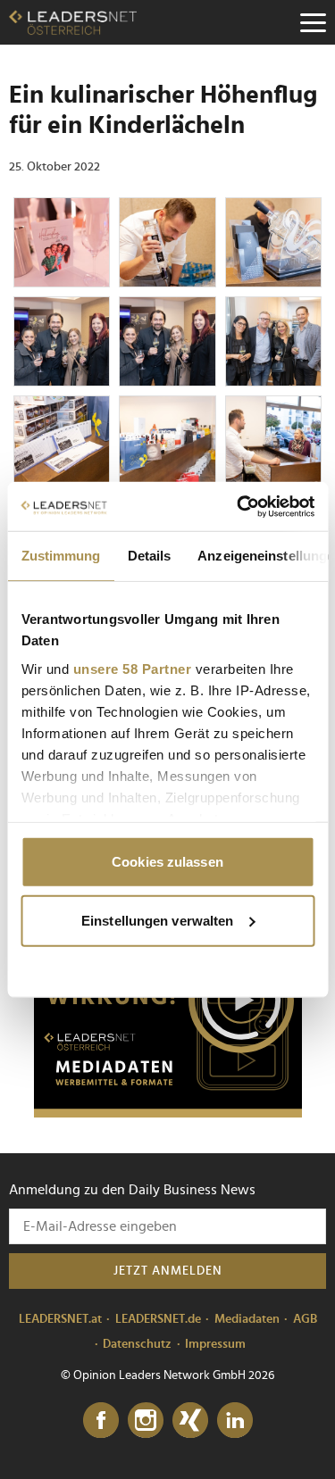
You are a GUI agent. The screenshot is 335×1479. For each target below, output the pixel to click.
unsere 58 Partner (131, 668)
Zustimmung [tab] (60, 555)
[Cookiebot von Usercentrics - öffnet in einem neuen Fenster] (238, 506)
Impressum (215, 1344)
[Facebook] (101, 1421)
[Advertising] (168, 1006)
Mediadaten (247, 1319)
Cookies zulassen (167, 861)
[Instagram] (145, 1421)
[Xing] (190, 1421)
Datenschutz (137, 1344)
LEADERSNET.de (158, 1319)
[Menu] (312, 22)
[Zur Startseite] (73, 22)
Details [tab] (149, 555)
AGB (305, 1319)
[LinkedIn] (235, 1421)
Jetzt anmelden (167, 1271)
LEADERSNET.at (60, 1319)
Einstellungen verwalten (157, 919)
